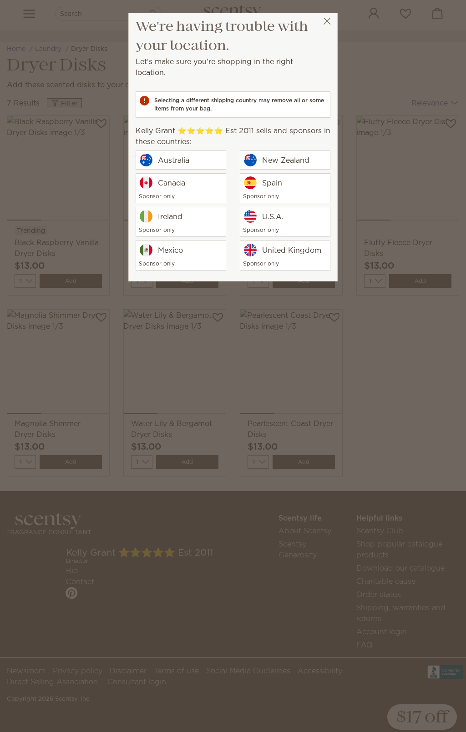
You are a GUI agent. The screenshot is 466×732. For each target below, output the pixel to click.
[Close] (327, 21)
